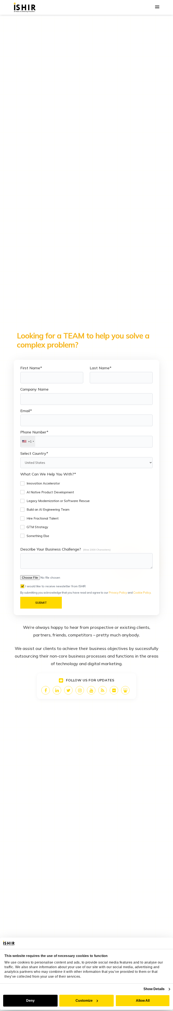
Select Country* (34, 453)
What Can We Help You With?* (48, 474)
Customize (84, 1000)
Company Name (34, 389)
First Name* (31, 367)
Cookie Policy (142, 592)
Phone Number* (34, 432)
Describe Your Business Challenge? (50, 549)
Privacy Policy (118, 592)
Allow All (143, 1000)
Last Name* (100, 367)
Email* (26, 410)
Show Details (154, 989)
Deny (30, 1000)
